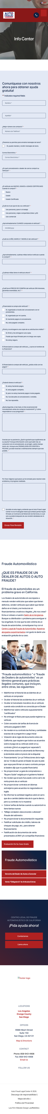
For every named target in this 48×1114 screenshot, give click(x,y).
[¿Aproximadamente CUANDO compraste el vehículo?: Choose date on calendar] (42, 229)
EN (44, 2)
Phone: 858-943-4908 (24, 1053)
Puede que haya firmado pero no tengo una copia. (23, 337)
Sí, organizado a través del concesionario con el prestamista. (22, 311)
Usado (8, 196)
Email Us (24, 1059)
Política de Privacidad (24, 1103)
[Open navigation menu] (44, 12)
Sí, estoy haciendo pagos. (15, 386)
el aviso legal (16, 509)
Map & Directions (24, 1040)
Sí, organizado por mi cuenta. (16, 316)
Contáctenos (22, 936)
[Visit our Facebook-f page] (21, 1072)
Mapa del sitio (24, 1098)
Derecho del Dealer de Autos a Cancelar (20, 874)
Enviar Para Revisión (13, 525)
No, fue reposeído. (12, 400)
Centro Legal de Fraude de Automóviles (19, 628)
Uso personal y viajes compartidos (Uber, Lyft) (22, 213)
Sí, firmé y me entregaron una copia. (18, 333)
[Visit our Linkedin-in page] (26, 1072)
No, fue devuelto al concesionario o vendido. (21, 397)
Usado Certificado (12, 199)
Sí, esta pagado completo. (15, 390)
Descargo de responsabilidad (24, 1094)
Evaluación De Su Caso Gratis (16, 844)
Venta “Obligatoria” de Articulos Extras (20, 882)
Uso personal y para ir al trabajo (17, 210)
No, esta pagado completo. (15, 323)
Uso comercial (11, 217)
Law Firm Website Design (18, 1108)
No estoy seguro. (12, 340)
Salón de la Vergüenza (33, 615)
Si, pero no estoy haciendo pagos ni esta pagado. (23, 393)
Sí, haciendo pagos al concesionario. (18, 319)
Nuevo (8, 192)
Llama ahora (23, 944)
